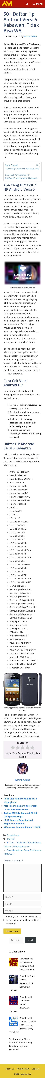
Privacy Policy (23, 1068)
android (11, 838)
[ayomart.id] (6, 4)
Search (30, 940)
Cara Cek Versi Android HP (17, 175)
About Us (10, 1068)
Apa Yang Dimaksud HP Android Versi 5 (22, 170)
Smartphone (13, 835)
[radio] (13, 748)
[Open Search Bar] (26, 4)
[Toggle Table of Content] (36, 165)
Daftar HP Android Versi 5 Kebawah (21, 178)
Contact (35, 1068)
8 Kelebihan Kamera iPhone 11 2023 (21, 827)
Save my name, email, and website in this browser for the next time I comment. (23, 920)
